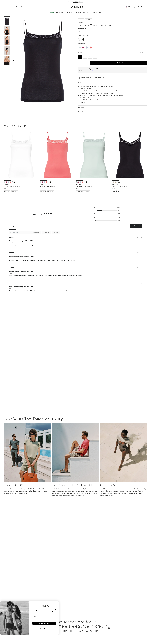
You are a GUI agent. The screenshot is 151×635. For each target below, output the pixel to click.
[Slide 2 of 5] (7, 31)
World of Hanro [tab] (21, 7)
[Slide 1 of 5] (7, 21)
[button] (107, 207)
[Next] (36, 155)
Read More (23, 493)
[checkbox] (56, 232)
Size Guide (144, 52)
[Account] (142, 7)
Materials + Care (83, 112)
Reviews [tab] (12, 226)
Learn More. (81, 495)
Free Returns (100, 78)
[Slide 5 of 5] (7, 60)
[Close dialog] (57, 603)
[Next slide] (145, 2)
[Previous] (6, 155)
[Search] (134, 7)
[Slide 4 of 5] (7, 50)
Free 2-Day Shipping (86, 78)
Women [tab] (6, 7)
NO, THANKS (44, 628)
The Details (81, 107)
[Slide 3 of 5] (7, 40)
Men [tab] (12, 7)
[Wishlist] (138, 7)
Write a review (136, 225)
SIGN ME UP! (44, 623)
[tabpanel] (75, 263)
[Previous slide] (4, 2)
